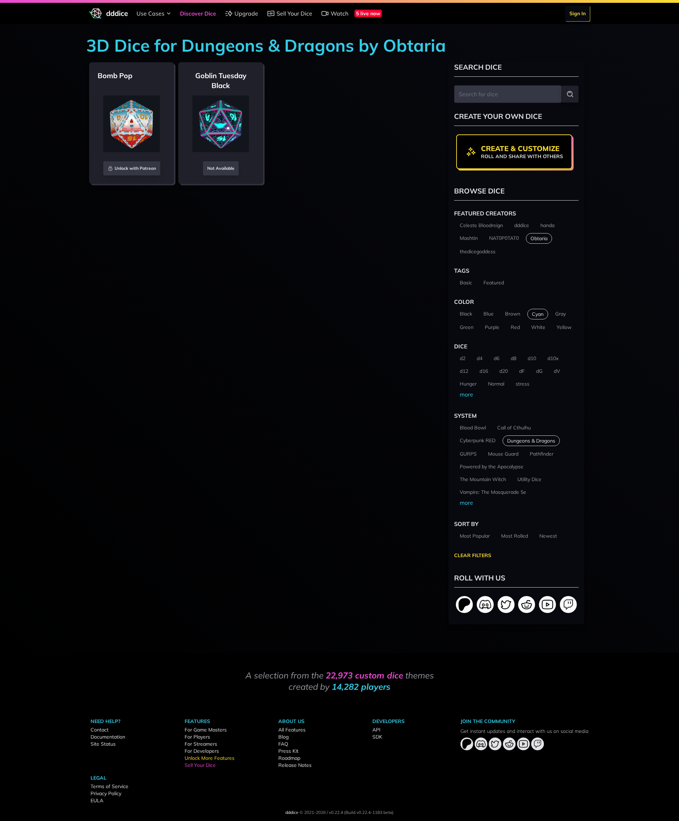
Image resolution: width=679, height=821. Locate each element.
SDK (377, 737)
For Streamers (201, 744)
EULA (97, 800)
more (466, 394)
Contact (100, 730)
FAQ (283, 744)
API (376, 730)
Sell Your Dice (294, 13)
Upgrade (246, 13)
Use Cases (150, 13)
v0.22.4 (336, 812)
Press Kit (288, 751)
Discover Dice (198, 13)
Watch (339, 13)
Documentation (108, 737)
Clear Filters (472, 555)
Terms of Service (109, 786)
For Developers (202, 751)
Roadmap (289, 758)
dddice (291, 812)
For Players (197, 737)
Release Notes (295, 765)
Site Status (103, 744)
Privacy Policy (106, 793)
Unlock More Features (209, 758)
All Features (292, 730)
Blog (283, 737)
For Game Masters (206, 730)
